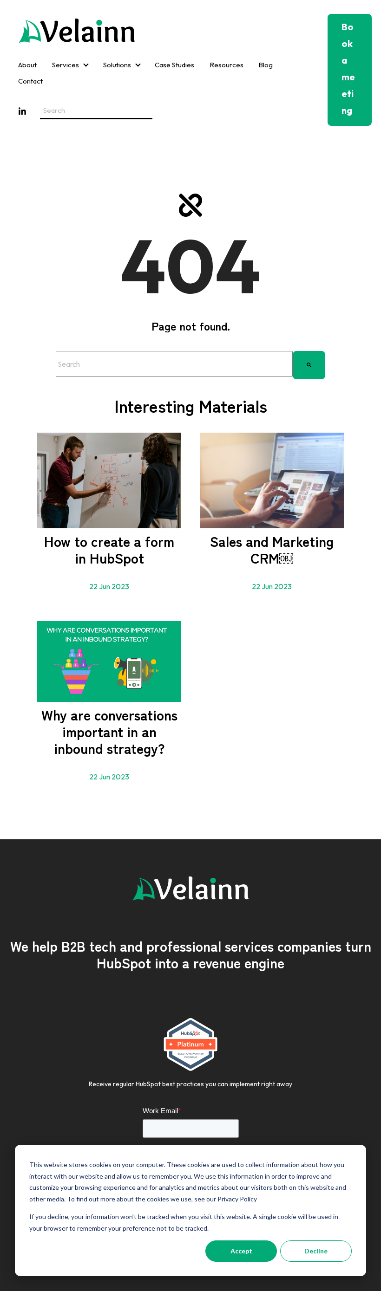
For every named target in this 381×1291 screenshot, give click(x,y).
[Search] (309, 364)
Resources (226, 64)
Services (65, 64)
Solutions (117, 64)
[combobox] (174, 364)
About (27, 64)
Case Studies (174, 64)
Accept (241, 1251)
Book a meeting (348, 68)
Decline (316, 1251)
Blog (265, 64)
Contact (30, 81)
